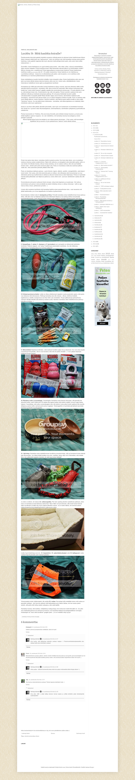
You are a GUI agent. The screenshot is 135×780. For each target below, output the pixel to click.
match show (95, 259)
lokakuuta (97, 218)
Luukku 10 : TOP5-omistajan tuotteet (104, 186)
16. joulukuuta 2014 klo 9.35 (39, 627)
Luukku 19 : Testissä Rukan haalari (103, 155)
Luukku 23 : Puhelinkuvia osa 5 (102, 143)
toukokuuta (97, 229)
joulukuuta (97, 134)
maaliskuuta (97, 234)
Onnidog (98, 261)
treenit (96, 263)
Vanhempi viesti (80, 733)
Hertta (96, 69)
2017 (94, 125)
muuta (104, 259)
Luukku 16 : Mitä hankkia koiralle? (103, 165)
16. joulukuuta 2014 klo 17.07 (37, 679)
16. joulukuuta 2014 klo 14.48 (50, 667)
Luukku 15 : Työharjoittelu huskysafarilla (101, 168)
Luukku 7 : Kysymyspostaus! (101, 194)
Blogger (92, 767)
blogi (95, 255)
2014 (94, 132)
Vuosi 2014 (97, 139)
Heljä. (107, 79)
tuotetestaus (106, 263)
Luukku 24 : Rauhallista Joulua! (102, 141)
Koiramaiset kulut (102, 74)
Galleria (109, 70)
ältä (70, 351)
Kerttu (100, 69)
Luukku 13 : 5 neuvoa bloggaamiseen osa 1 (100, 175)
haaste (99, 255)
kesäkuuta (97, 227)
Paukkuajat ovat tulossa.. (101, 136)
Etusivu (53, 733)
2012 (94, 244)
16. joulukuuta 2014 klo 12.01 (38, 653)
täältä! (67, 455)
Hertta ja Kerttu (35, 639)
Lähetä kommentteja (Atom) (31, 736)
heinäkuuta (97, 225)
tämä (40, 248)
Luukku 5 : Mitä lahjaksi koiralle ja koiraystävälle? (103, 201)
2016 (94, 128)
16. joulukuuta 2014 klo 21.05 (50, 691)
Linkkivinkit (103, 70)
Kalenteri (96, 70)
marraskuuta (97, 215)
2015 (94, 130)
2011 (94, 246)
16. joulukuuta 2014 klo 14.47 (50, 639)
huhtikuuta (97, 231)
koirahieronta (98, 257)
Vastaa (27, 632)
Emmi (27, 653)
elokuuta (96, 222)
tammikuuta (97, 238)
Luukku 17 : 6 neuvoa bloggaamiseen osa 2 (100, 162)
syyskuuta (97, 220)
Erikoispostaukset (99, 72)
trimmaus (101, 263)
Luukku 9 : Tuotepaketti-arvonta (102, 188)
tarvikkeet (108, 261)
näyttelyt (93, 261)
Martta (104, 69)
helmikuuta (97, 236)
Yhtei (107, 72)
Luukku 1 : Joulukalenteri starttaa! (103, 212)
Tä (68, 351)
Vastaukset (30, 635)
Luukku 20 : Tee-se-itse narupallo (103, 153)
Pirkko (108, 69)
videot (112, 263)
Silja (27, 679)
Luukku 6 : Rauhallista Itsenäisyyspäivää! (100, 197)
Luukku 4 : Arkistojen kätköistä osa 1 (104, 204)
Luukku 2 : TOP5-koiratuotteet (102, 210)
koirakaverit (105, 257)
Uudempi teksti (26, 733)
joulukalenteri (110, 255)
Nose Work (111, 259)
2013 (94, 241)
